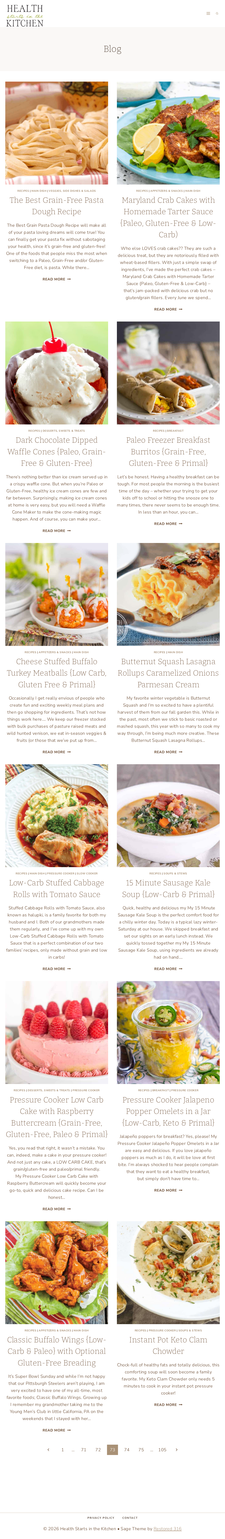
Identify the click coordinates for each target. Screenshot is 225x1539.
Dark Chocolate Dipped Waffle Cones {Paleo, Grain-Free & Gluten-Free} (56, 451)
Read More (57, 279)
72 (98, 1450)
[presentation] (56, 133)
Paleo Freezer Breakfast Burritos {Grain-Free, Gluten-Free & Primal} (168, 451)
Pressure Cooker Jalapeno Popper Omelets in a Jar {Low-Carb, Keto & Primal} (168, 1111)
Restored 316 (168, 1529)
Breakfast (175, 431)
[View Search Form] (217, 13)
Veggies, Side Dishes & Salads (72, 191)
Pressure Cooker (60, 873)
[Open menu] (208, 13)
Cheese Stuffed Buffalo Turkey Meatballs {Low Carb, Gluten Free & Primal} (57, 673)
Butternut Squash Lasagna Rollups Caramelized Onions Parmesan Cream (168, 673)
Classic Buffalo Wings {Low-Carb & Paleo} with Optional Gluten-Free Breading (57, 1351)
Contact (130, 1518)
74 (127, 1450)
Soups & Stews (175, 873)
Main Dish (38, 191)
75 (141, 1450)
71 (84, 1450)
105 (162, 1450)
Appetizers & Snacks (166, 191)
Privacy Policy (100, 1518)
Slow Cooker (87, 873)
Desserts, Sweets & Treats (64, 431)
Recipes (23, 191)
